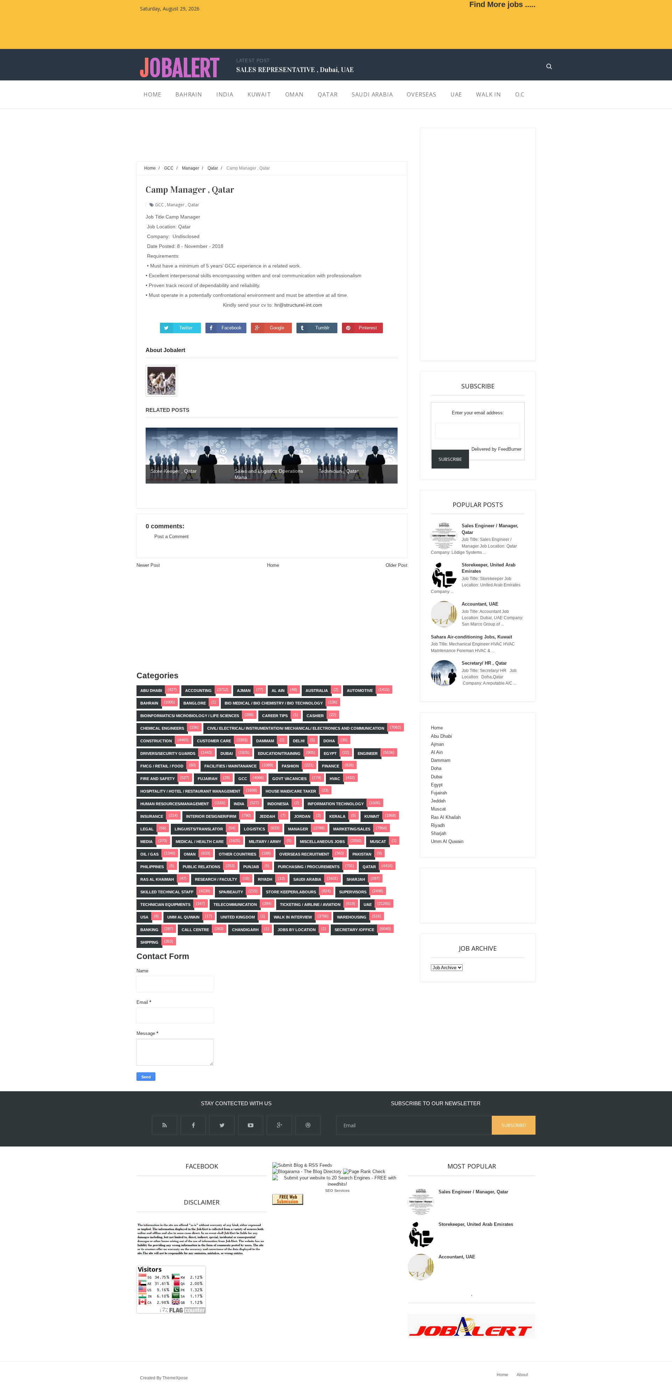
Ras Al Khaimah (157, 879)
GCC (159, 205)
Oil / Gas (149, 854)
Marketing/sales (351, 829)
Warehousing (351, 917)
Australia (317, 690)
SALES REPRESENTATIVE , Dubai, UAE (295, 69)
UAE (368, 904)
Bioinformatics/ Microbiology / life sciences (189, 716)
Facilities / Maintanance (230, 766)
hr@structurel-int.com (298, 305)
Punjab (251, 867)
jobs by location (297, 930)
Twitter (185, 327)
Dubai (226, 753)
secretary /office (354, 930)
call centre (195, 930)
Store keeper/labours (291, 892)
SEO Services (337, 1190)
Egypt (330, 753)
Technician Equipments (165, 904)
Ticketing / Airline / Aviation (310, 904)
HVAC (335, 779)
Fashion (290, 766)
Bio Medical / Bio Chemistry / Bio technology (274, 703)
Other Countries (237, 854)
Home (273, 565)
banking (149, 930)
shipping (149, 942)
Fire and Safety (157, 779)
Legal (147, 829)
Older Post (396, 565)
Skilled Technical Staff (167, 892)
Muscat (378, 842)
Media (146, 842)
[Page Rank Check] (364, 1171)
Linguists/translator (199, 829)
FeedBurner (510, 449)
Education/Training (279, 753)
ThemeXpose (175, 1378)
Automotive (360, 690)
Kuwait (371, 816)
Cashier (315, 716)
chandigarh (245, 930)
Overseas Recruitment (304, 854)
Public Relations (201, 867)
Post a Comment (171, 536)
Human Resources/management (174, 804)
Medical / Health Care (200, 842)
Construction (156, 741)
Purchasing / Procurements (309, 867)
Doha (329, 741)
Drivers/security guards (167, 753)
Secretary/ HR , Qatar (484, 663)
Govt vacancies (289, 779)
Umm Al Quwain (183, 917)
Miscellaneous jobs (322, 842)
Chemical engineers (162, 728)
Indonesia (278, 804)
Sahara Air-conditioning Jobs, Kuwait (471, 637)
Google (277, 327)
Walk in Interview (293, 917)
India (239, 804)
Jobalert (179, 68)
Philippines (152, 867)
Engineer (368, 753)
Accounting (198, 690)
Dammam (265, 741)
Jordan (302, 816)
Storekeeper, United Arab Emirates (476, 1224)
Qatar (193, 205)
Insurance (151, 816)
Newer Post (148, 565)
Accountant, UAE (480, 604)
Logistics (254, 829)
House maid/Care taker (291, 791)
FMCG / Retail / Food (161, 766)
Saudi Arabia (307, 879)
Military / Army (265, 842)
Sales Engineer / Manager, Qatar (473, 1191)
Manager (175, 205)
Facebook (231, 327)
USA (144, 917)
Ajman (244, 690)
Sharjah (355, 879)
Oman (190, 854)
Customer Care (214, 741)
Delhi (298, 741)
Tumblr (322, 327)
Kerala (337, 816)
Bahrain (149, 703)
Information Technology (336, 804)
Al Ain (278, 690)
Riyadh (265, 879)
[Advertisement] (263, 143)
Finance (330, 766)
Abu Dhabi (151, 690)
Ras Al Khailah (446, 817)
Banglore (194, 703)
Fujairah (207, 779)
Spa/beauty (231, 892)
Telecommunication (235, 904)
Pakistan (361, 854)
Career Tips (275, 716)
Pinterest (368, 327)
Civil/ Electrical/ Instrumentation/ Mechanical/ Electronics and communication (295, 728)
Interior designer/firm (211, 816)
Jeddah (267, 816)
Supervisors (352, 892)
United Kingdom (237, 917)
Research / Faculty (216, 879)
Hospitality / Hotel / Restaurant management (190, 791)
